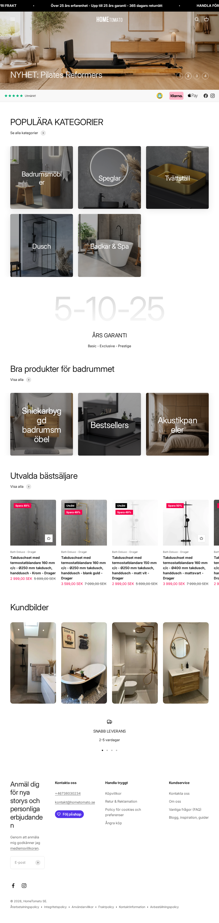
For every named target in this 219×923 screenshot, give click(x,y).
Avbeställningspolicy (164, 907)
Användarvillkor (82, 907)
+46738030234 (68, 793)
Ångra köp (113, 823)
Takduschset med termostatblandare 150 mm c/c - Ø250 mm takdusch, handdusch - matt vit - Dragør (134, 567)
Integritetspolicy (55, 907)
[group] (109, 51)
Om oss (175, 801)
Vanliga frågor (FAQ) (185, 809)
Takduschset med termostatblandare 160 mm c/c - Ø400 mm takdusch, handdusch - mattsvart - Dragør (185, 567)
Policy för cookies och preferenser (123, 812)
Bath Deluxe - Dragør (23, 552)
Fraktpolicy (106, 907)
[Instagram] (212, 96)
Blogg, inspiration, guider (189, 817)
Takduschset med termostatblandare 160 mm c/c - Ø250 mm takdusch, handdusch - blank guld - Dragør (83, 567)
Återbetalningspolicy (24, 907)
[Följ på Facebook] (13, 886)
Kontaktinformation (132, 907)
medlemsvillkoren (24, 848)
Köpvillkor (113, 793)
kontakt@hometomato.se (75, 802)
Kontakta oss (179, 793)
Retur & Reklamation (121, 801)
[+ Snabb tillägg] (49, 538)
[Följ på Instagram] (24, 886)
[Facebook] (206, 96)
